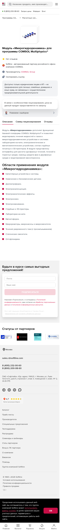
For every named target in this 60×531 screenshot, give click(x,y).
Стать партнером (9, 443)
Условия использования (14, 480)
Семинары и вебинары (12, 438)
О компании (7, 452)
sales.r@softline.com (12, 358)
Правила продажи (11, 486)
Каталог (5, 410)
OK (50, 510)
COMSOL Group (28, 72)
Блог (44, 11)
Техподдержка (8, 429)
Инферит (36, 11)
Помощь (6, 462)
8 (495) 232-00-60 (11, 365)
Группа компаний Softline (13, 467)
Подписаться (30, 292)
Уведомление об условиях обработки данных (23, 314)
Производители (9, 419)
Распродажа (7, 433)
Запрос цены (26, 11)
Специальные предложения (15, 424)
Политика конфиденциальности (17, 483)
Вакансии (6, 457)
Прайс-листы (8, 414)
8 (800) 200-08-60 (11, 11)
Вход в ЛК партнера (11, 448)
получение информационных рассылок (27, 305)
